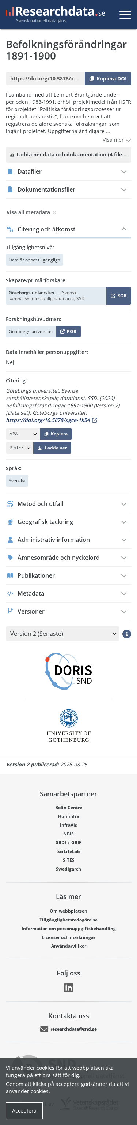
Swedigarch (68, 869)
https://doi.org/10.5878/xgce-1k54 (48, 419)
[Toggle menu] (125, 14)
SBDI (61, 842)
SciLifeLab (68, 851)
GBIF (76, 842)
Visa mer (114, 139)
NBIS (68, 834)
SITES (69, 860)
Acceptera (24, 1110)
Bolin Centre (68, 807)
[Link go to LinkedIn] (69, 987)
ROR (120, 297)
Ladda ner (56, 448)
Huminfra (68, 816)
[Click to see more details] (126, 633)
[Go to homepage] (54, 14)
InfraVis (68, 825)
